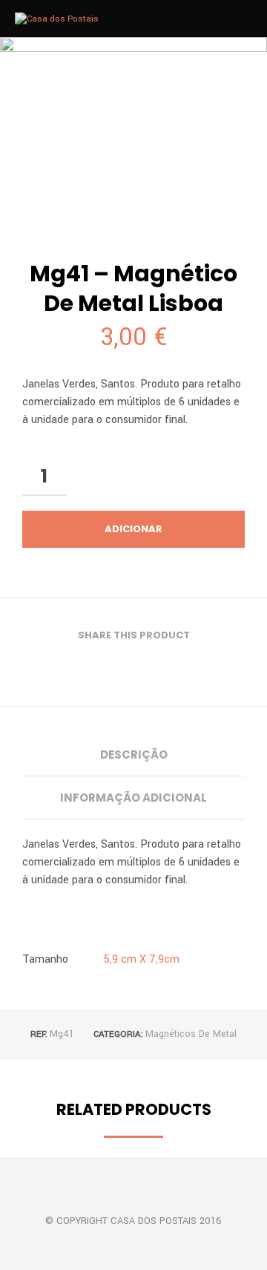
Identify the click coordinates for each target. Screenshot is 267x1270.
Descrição (134, 754)
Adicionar (133, 529)
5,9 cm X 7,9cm (141, 959)
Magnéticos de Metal (191, 1034)
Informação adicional (133, 797)
